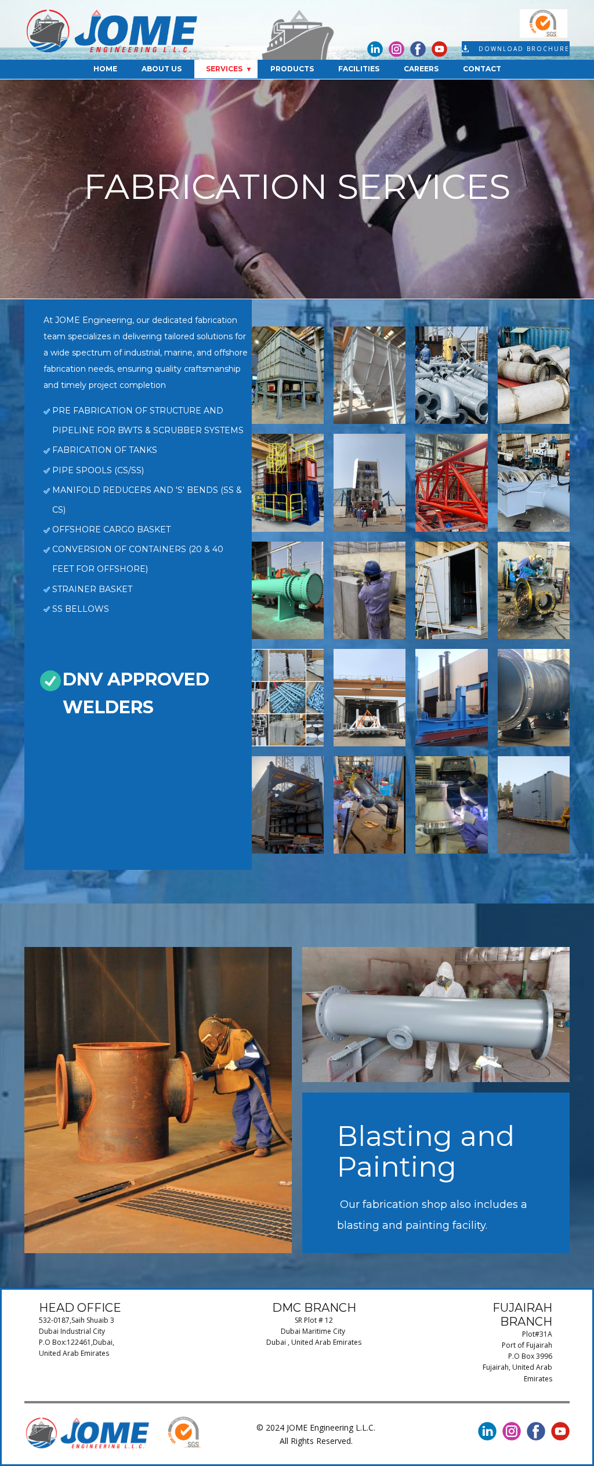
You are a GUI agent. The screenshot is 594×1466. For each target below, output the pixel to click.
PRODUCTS (292, 68)
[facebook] (418, 49)
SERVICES (224, 68)
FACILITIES (358, 68)
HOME (105, 68)
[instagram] (396, 49)
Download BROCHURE (523, 49)
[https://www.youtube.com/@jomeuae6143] (439, 49)
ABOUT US (162, 68)
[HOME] (112, 31)
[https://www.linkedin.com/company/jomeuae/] (375, 49)
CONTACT (482, 68)
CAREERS (421, 68)
